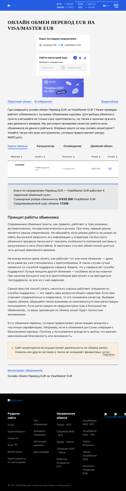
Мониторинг (15, 451)
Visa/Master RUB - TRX (90, 432)
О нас (11, 424)
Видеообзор (109, 101)
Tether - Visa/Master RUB (90, 455)
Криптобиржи (16, 431)
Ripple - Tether (65, 441)
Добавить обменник (40, 432)
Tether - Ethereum (88, 443)
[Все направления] (75, 58)
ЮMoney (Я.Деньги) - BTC (64, 463)
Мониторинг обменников (25, 370)
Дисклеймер (41, 451)
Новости (13, 438)
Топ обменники (40, 422)
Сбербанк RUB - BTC (65, 433)
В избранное (43, 101)
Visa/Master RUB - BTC (90, 422)
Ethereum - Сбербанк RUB (89, 469)
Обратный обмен (19, 101)
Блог (13, 444)
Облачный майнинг (40, 443)
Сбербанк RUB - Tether (65, 450)
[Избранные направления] (85, 58)
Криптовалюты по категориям (17, 460)
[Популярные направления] (80, 58)
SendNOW (19, 165)
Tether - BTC (64, 424)
